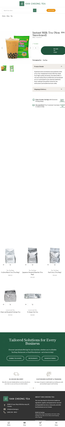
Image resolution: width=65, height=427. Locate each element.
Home (3, 16)
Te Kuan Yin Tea (32, 312)
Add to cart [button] (10, 264)
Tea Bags (11, 270)
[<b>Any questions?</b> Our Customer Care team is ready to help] (33, 105)
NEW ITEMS (51, 10)
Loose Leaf (9, 310)
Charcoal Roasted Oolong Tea (10, 312)
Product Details (39, 66)
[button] (2, 48)
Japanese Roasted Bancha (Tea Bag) (32, 273)
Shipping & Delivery (40, 89)
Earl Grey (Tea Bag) (54, 272)
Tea (11, 16)
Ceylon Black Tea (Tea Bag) (10, 272)
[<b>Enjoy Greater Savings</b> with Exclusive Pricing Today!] (33, 100)
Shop (8, 16)
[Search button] (34, 10)
